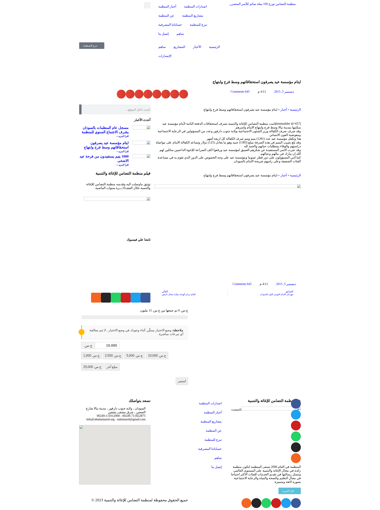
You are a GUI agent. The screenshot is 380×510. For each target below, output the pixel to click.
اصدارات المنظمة (195, 6)
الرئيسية (214, 46)
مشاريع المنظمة (192, 15)
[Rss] (96, 298)
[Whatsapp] (116, 298)
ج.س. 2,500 (113, 355)
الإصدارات (164, 56)
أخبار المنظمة (167, 6)
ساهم (180, 33)
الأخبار (197, 46)
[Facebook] (145, 298)
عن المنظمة (166, 15)
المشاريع (179, 46)
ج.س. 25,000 (92, 366)
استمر (182, 381)
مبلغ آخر (112, 366)
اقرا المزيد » (123, 136)
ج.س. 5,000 (134, 355)
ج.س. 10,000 (157, 355)
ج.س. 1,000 (91, 355)
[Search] (80, 109)
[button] (147, 5)
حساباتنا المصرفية (170, 24)
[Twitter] (136, 298)
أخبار (283, 109)
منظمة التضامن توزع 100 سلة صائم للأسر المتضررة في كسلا (252, 4)
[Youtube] (126, 298)
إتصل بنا (163, 33)
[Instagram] (106, 298)
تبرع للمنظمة (198, 24)
